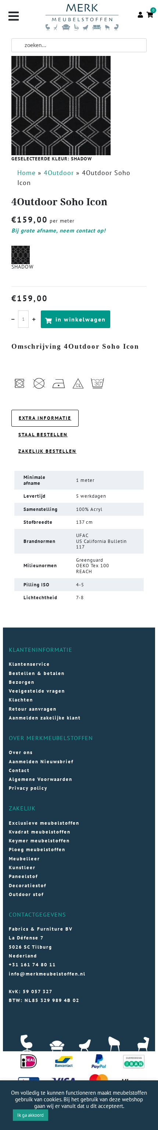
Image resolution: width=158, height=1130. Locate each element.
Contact (19, 770)
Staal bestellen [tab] (43, 434)
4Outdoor (59, 172)
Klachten (21, 700)
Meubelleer (24, 859)
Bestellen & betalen (37, 673)
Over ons (21, 752)
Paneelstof (23, 876)
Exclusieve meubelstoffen (44, 823)
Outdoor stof (26, 894)
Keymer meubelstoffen (39, 841)
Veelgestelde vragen (37, 691)
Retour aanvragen (33, 709)
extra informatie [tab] (45, 418)
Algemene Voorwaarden (40, 779)
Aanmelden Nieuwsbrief (41, 761)
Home (26, 172)
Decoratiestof (27, 885)
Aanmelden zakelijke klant (45, 718)
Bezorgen (22, 682)
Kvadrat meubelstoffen (40, 832)
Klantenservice (29, 664)
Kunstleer (22, 867)
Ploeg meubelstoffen (37, 849)
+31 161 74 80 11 (32, 965)
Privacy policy (28, 788)
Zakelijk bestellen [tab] (47, 451)
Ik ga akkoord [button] (30, 1115)
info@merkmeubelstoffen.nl (47, 974)
